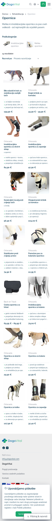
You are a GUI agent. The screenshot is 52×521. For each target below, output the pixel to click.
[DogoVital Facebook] (3, 448)
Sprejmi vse (23, 514)
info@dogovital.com (10, 459)
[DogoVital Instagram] (7, 448)
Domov (5, 14)
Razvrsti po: (7, 58)
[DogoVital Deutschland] (18, 484)
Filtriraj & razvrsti (38, 516)
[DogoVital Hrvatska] (13, 484)
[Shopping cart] (43, 4)
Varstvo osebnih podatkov (13, 474)
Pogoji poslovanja (9, 469)
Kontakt (5, 478)
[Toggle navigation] (49, 4)
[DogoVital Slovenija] (8, 484)
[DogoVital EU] (4, 484)
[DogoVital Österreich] (22, 484)
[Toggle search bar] (30, 4)
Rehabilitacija (18, 14)
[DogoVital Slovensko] (27, 484)
